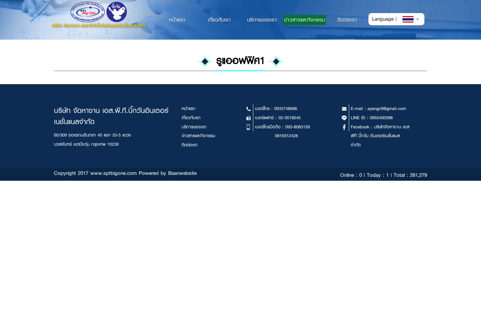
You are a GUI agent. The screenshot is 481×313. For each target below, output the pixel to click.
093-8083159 (297, 126)
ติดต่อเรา (347, 20)
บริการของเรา (262, 20)
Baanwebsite (182, 173)
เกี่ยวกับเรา (219, 20)
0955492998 (381, 117)
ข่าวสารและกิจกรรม (304, 20)
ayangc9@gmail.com (386, 108)
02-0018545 (289, 117)
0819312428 (286, 135)
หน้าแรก (183, 19)
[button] (410, 19)
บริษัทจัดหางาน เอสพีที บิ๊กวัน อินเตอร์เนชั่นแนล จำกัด (380, 136)
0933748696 (285, 108)
